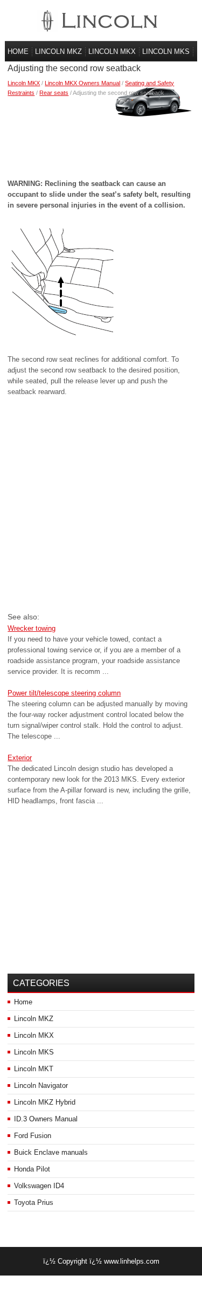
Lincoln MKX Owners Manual (82, 83)
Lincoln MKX (112, 51)
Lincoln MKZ (58, 51)
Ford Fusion (32, 1136)
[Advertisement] (101, 135)
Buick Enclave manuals (51, 1152)
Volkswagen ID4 (39, 1186)
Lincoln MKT (33, 1069)
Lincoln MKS (166, 51)
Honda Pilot (32, 1169)
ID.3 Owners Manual (46, 1119)
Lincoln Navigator (41, 1085)
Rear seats (53, 92)
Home (18, 51)
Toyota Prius (33, 1202)
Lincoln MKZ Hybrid (44, 1102)
